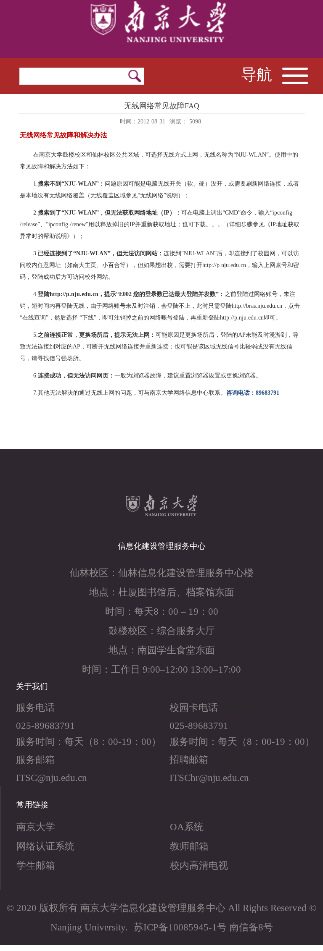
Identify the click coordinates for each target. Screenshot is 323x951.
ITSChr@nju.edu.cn (209, 777)
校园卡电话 (193, 707)
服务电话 (35, 707)
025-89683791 (45, 725)
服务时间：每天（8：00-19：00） (88, 741)
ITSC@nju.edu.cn (51, 777)
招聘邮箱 (188, 759)
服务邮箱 (35, 759)
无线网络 (152, 195)
